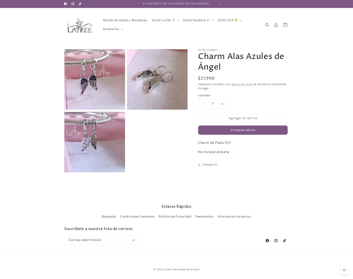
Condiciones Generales (137, 217)
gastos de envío (242, 84)
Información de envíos (234, 217)
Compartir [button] (210, 165)
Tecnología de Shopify (186, 269)
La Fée (168, 269)
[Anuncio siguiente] (220, 4)
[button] (165, 20)
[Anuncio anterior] (132, 4)
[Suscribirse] (132, 240)
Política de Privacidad (175, 217)
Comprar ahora (243, 130)
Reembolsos (204, 217)
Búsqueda (109, 217)
